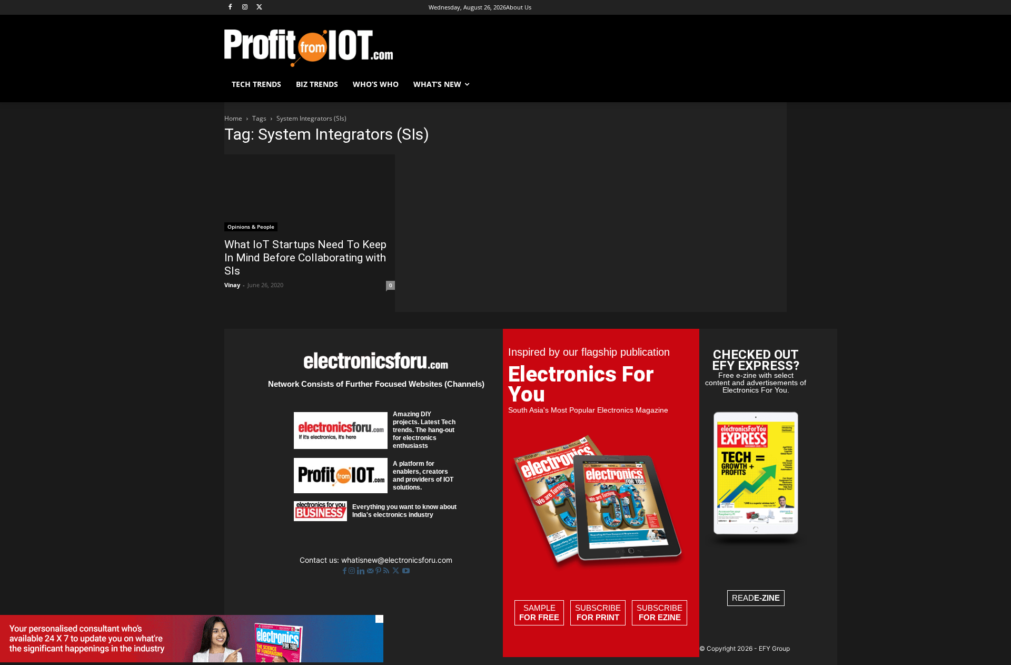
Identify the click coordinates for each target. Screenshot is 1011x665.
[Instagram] (245, 8)
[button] (774, 84)
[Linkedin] (362, 570)
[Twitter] (396, 570)
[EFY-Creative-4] (191, 659)
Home (233, 118)
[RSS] (387, 570)
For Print (598, 617)
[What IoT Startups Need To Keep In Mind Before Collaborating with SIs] (309, 192)
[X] (260, 8)
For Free (539, 617)
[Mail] (371, 570)
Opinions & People (250, 226)
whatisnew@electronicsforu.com (396, 559)
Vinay (232, 285)
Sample (539, 612)
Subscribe (598, 612)
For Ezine (660, 617)
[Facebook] (230, 8)
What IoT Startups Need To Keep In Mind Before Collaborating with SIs (305, 257)
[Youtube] (406, 570)
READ (756, 597)
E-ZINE (767, 597)
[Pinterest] (379, 570)
